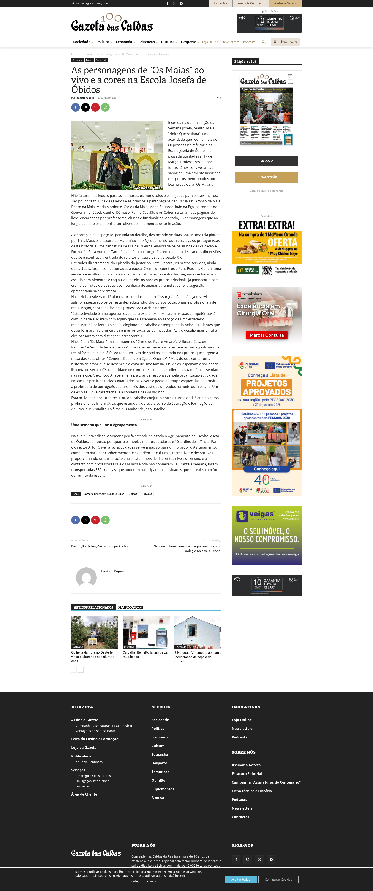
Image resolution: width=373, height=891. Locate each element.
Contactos (240, 817)
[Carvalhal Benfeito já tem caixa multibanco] (146, 632)
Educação (160, 754)
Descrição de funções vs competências (99, 546)
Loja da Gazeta (84, 747)
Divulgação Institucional (93, 781)
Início (74, 54)
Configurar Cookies (278, 879)
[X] (85, 107)
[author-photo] (86, 578)
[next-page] (81, 670)
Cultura (158, 745)
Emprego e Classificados (93, 776)
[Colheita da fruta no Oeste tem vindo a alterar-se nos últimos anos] (94, 632)
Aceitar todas (240, 879)
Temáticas (160, 771)
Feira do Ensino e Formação (95, 739)
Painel (89, 60)
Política (158, 728)
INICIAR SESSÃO (267, 177)
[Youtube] (181, 3)
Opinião (158, 780)
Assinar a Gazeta (246, 765)
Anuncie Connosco (89, 762)
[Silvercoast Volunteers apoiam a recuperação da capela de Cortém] (197, 632)
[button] (263, 42)
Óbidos (133, 493)
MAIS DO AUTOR (130, 607)
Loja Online (242, 720)
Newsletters (242, 728)
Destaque (87, 54)
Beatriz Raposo (85, 97)
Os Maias (147, 493)
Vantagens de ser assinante (96, 731)
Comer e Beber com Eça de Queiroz (104, 493)
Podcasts (239, 737)
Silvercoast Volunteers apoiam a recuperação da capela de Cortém (197, 657)
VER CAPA (267, 160)
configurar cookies (143, 881)
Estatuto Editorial (247, 773)
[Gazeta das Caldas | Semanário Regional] (112, 22)
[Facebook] (167, 3)
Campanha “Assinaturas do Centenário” (104, 726)
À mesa (158, 797)
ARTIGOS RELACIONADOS (93, 607)
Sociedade (101, 60)
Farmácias (83, 786)
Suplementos (163, 789)
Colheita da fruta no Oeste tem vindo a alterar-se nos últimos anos (93, 657)
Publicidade (81, 756)
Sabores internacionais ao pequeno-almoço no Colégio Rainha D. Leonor (187, 548)
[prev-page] (74, 670)
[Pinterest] (95, 107)
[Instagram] (174, 3)
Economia (160, 737)
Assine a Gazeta (84, 720)
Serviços (78, 770)
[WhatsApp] (105, 107)
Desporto (159, 763)
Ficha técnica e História (252, 791)
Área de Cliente (84, 794)
